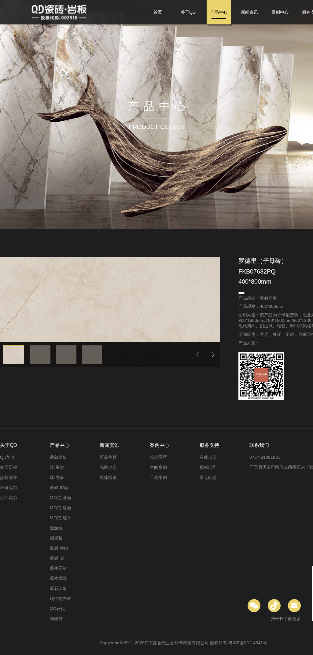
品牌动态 (108, 467)
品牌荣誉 (8, 477)
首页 (157, 12)
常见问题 (208, 477)
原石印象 (58, 588)
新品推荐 (108, 457)
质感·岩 (57, 558)
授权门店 (208, 467)
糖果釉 (56, 537)
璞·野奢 (57, 477)
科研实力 (8, 487)
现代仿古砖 (60, 598)
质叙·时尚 (59, 487)
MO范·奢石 (60, 497)
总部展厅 (158, 457)
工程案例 (158, 477)
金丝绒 (56, 527)
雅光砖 (56, 618)
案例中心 (280, 12)
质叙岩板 (58, 457)
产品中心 (218, 12)
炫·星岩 (57, 467)
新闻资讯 (249, 12)
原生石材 (58, 568)
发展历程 (8, 467)
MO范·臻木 (60, 517)
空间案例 (158, 467)
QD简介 (7, 457)
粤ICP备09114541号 (247, 642)
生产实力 (8, 497)
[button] (213, 354)
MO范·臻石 (60, 507)
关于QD (188, 12)
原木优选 (58, 578)
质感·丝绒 (59, 548)
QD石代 (57, 608)
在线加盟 (208, 457)
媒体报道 (108, 477)
